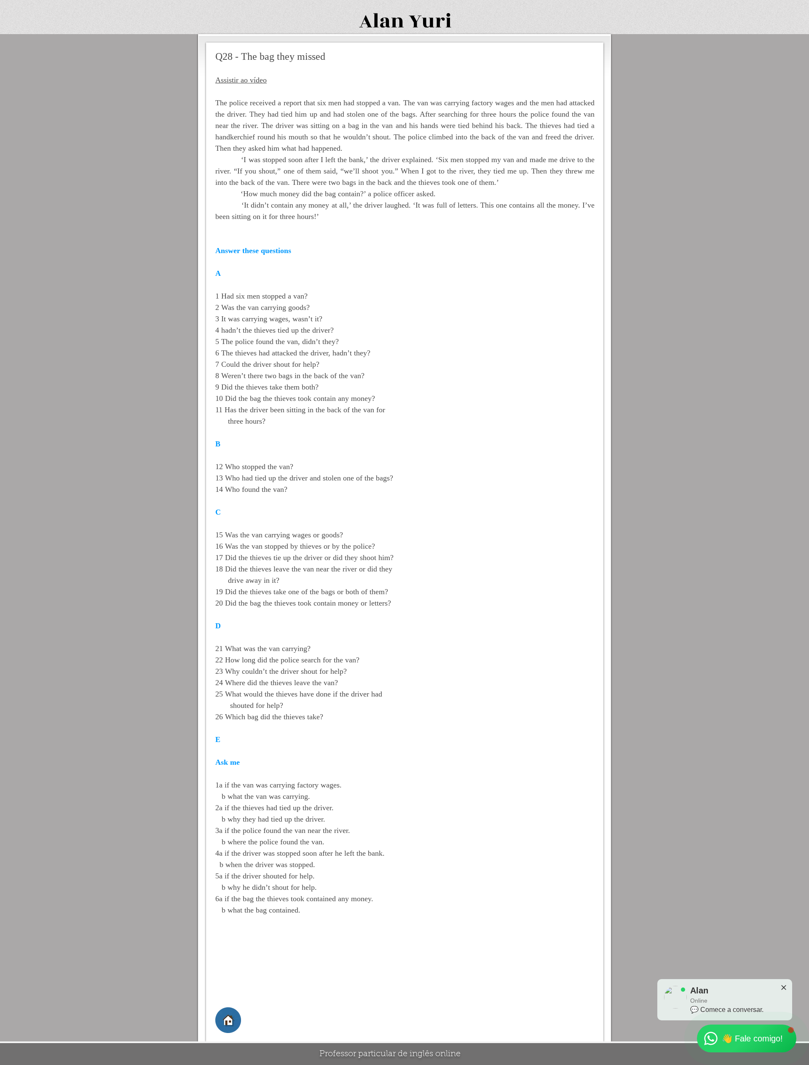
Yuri (430, 21)
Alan (381, 21)
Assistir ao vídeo (241, 80)
